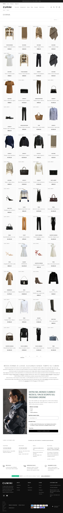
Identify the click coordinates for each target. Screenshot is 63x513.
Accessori (36, 7)
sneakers (46, 379)
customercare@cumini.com (55, 485)
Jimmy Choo (56, 374)
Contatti (18, 490)
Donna (4, 3)
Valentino (22, 374)
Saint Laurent (16, 374)
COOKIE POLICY (11, 507)
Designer (12, 3)
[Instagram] (4, 495)
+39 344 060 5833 (23, 448)
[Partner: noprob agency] (56, 506)
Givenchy (43, 374)
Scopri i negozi (51, 459)
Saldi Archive (41, 7)
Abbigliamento (23, 7)
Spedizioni (30, 490)
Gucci (11, 374)
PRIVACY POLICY (22, 505)
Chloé (26, 374)
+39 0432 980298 (7, 448)
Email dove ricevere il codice (34, 415)
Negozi (18, 487)
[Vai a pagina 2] (41, 356)
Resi (28, 485)
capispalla (27, 381)
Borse (32, 7)
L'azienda (18, 485)
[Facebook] (7, 495)
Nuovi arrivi (17, 7)
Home (4, 10)
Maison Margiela (49, 374)
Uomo (8, 3)
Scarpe (28, 7)
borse (35, 381)
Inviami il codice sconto (43, 431)
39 (37, 356)
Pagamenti (30, 487)
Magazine (17, 3)
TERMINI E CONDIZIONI (13, 505)
